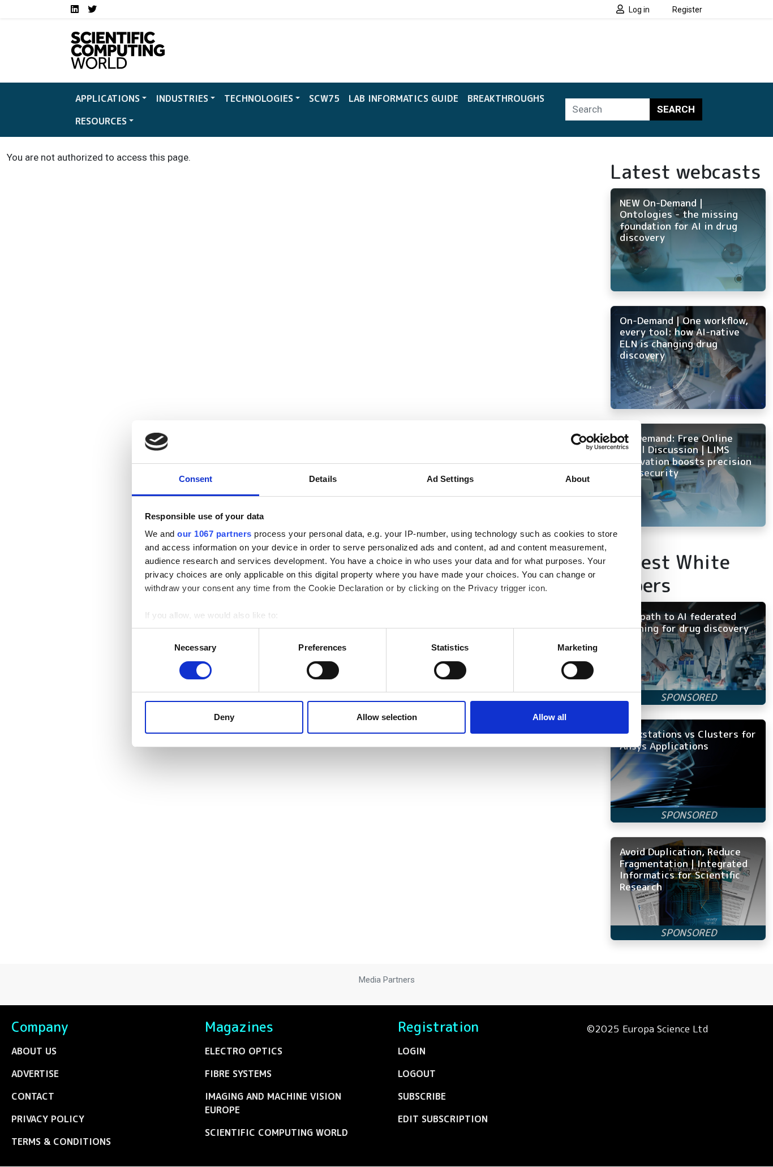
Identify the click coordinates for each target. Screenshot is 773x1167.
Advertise (35, 1073)
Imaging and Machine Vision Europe (273, 1103)
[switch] (323, 670)
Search (676, 109)
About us (34, 1051)
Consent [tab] (196, 479)
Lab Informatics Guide (403, 98)
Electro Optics (243, 1051)
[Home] (118, 38)
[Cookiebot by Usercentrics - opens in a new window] (579, 441)
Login (412, 1051)
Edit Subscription (443, 1119)
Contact (32, 1096)
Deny (224, 717)
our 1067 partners (214, 534)
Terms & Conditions (61, 1141)
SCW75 (324, 98)
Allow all (549, 717)
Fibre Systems (238, 1073)
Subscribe (422, 1096)
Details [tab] (323, 479)
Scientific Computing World (276, 1132)
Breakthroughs (505, 98)
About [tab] (577, 479)
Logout (417, 1073)
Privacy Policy (47, 1119)
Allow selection (387, 717)
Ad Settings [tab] (450, 479)
